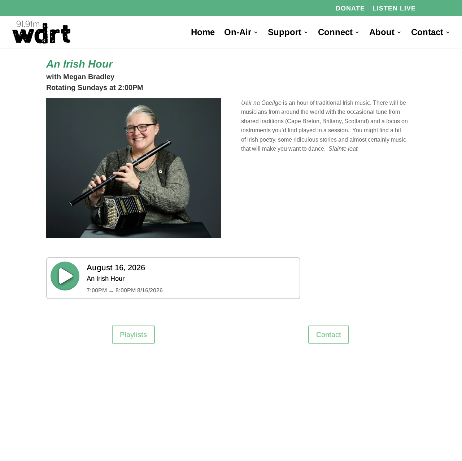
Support (284, 33)
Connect (335, 33)
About (382, 33)
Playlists (133, 335)
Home (203, 33)
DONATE (350, 8)
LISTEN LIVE (394, 8)
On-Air (237, 33)
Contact (427, 33)
